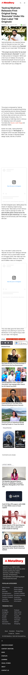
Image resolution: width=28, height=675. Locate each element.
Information (17, 601)
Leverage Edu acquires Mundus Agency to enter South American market (13, 548)
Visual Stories (7, 428)
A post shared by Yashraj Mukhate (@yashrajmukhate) (15, 201)
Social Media (18, 599)
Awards (4, 620)
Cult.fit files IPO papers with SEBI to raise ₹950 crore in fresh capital (13, 505)
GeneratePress (22, 636)
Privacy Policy (19, 631)
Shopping (17, 623)
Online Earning (18, 587)
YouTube (5, 614)
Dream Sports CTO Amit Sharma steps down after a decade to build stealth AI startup (13, 526)
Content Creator (12, 339)
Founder (16, 616)
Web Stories (6, 587)
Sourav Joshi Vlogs (16, 123)
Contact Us (11, 633)
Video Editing (18, 591)
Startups (5, 591)
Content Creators (7, 597)
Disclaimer (12, 631)
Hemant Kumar (4, 24)
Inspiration (17, 597)
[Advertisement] (14, 81)
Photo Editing (18, 589)
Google (4, 616)
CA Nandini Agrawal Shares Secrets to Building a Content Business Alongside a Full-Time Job (13, 483)
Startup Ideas (6, 623)
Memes (16, 621)
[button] (21, 3)
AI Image (5, 610)
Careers (18, 633)
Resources (5, 601)
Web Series (17, 612)
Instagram (5, 612)
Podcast (16, 610)
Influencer (17, 618)
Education (5, 621)
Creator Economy (7, 595)
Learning (5, 599)
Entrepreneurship (19, 595)
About (6, 631)
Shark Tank (17, 614)
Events (4, 618)
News (4, 589)
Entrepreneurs (6, 593)
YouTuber (22, 339)
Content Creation (19, 593)
